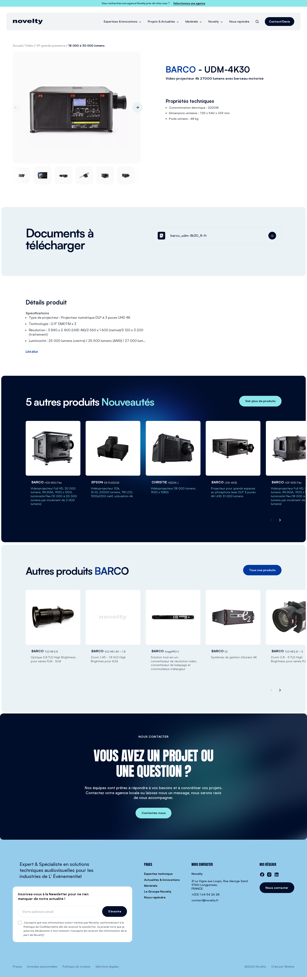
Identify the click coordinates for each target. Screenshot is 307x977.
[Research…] (257, 21)
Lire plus (32, 351)
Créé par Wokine (282, 966)
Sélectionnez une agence (189, 3)
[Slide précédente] (16, 107)
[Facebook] (262, 874)
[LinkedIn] (276, 874)
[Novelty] (28, 21)
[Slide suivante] (137, 107)
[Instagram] (269, 874)
